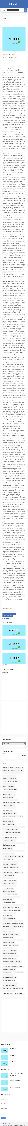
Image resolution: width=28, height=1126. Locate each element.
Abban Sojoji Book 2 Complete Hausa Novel (13, 770)
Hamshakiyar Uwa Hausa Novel (10, 861)
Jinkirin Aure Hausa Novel (9, 886)
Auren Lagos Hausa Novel (9, 792)
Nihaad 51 (4, 651)
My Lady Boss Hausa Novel (9, 913)
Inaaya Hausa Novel (18, 872)
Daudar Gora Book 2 (19, 826)
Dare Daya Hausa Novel (8, 824)
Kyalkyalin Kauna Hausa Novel (10, 894)
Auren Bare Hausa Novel (8, 783)
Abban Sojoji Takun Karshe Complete (12, 773)
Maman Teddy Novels (8, 899)
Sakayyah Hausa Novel (8, 929)
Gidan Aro (21, 851)
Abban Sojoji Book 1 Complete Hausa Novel (13, 767)
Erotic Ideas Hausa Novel (9, 840)
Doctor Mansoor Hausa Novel (10, 829)
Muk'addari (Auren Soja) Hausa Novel (12, 910)
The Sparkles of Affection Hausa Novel (12, 961)
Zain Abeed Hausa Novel (8, 991)
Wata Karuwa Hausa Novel (18, 966)
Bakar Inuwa (20, 802)
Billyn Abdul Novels (8, 818)
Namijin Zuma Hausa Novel (9, 918)
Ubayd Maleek (6, 966)
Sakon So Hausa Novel (8, 931)
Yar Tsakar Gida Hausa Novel (10, 985)
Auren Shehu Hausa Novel (9, 794)
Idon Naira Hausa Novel (8, 870)
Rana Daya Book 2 (7, 926)
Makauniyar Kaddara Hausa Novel (11, 896)
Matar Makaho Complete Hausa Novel (12, 904)
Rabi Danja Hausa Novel (17, 923)
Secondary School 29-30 (15, 1087)
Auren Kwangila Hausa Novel (10, 789)
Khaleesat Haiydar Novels (9, 613)
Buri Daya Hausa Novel (8, 821)
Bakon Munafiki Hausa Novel (9, 813)
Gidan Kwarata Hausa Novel (9, 856)
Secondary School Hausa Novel (10, 945)
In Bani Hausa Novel (7, 872)
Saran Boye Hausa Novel (9, 942)
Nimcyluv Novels (18, 921)
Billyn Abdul (20, 816)
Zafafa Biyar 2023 (7, 988)
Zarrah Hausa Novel (19, 993)
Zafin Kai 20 (12, 1048)
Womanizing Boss (7, 972)
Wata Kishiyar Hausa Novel (9, 969)
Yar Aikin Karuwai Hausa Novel (10, 982)
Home (3, 10)
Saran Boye (20, 939)
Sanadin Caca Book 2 (8, 937)
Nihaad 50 (4, 664)
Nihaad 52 (4, 637)
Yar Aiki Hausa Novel (8, 974)
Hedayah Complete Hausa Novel (10, 867)
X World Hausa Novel (18, 972)
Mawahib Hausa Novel (8, 907)
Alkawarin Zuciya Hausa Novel (10, 781)
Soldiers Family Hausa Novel (9, 950)
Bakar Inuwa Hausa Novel (9, 808)
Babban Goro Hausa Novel (9, 802)
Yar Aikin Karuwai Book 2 (9, 980)
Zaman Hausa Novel (7, 993)
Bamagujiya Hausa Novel (9, 816)
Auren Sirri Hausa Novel (8, 797)
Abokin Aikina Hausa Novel (9, 775)
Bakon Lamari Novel (7, 810)
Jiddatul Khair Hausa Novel (9, 880)
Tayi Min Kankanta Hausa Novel (10, 956)
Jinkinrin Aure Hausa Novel (9, 883)
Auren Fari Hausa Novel (8, 786)
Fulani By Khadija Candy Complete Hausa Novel (12, 843)
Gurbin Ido (20, 856)
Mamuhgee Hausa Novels (9, 902)
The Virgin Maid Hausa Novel (9, 964)
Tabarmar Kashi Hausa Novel (10, 953)
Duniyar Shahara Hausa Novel (10, 837)
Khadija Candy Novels (8, 888)
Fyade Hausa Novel (7, 848)
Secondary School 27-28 (15, 1080)
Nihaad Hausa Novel (7, 615)
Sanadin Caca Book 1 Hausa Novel (11, 934)
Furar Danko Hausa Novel (9, 845)
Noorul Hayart (6, 923)
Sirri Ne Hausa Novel (8, 948)
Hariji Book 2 (14, 864)
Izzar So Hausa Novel (8, 878)
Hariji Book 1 (6, 864)
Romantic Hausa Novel (18, 926)
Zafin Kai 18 (12, 1062)
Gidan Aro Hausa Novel (8, 853)
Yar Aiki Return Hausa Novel (9, 977)
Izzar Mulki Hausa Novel (9, 875)
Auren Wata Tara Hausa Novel (10, 800)
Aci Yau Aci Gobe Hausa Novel (10, 778)
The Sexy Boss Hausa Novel (9, 958)
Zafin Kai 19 (12, 1055)
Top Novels (14, 3)
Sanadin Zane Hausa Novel (9, 939)
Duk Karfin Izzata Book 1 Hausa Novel (12, 832)
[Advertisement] (14, 718)
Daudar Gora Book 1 (8, 826)
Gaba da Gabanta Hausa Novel (10, 851)
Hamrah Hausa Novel (8, 859)
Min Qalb (17, 907)
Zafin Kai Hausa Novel (18, 988)
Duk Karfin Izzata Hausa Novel (10, 835)
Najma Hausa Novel (7, 915)
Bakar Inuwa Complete (8, 805)
